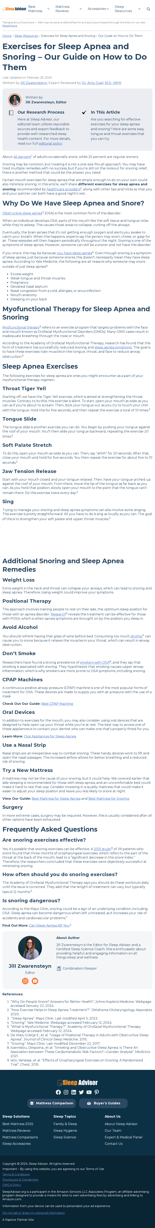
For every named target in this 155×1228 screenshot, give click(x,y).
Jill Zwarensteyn (34, 83)
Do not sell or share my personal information (33, 1213)
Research (58, 614)
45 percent (22, 157)
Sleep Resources (26, 36)
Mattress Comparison (54, 1103)
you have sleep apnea (74, 253)
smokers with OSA (94, 663)
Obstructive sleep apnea (22, 213)
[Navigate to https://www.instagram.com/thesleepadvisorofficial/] (25, 981)
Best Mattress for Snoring (108, 799)
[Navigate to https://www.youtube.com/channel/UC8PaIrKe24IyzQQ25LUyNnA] (35, 981)
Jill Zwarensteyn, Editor (46, 102)
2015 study (102, 849)
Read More (9, 25)
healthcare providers (63, 189)
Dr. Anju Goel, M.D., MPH (101, 83)
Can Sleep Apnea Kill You (49, 925)
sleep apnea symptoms (113, 347)
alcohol (136, 636)
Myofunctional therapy (21, 327)
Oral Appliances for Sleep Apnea (50, 736)
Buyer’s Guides (107, 1103)
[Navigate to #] (149, 9)
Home (7, 36)
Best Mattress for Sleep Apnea (56, 799)
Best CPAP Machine (57, 704)
